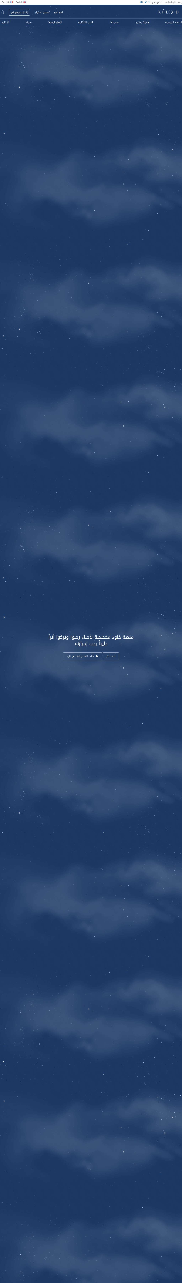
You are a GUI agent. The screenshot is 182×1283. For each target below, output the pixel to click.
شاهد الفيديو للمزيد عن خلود (81, 656)
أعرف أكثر (111, 656)
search (2, 12)
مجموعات (114, 22)
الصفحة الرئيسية (173, 22)
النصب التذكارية (85, 22)
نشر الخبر (58, 12)
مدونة (28, 22)
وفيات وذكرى (142, 22)
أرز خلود (5, 22)
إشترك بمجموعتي (19, 12)
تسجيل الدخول (42, 12)
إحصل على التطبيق (173, 2)
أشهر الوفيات (55, 22)
